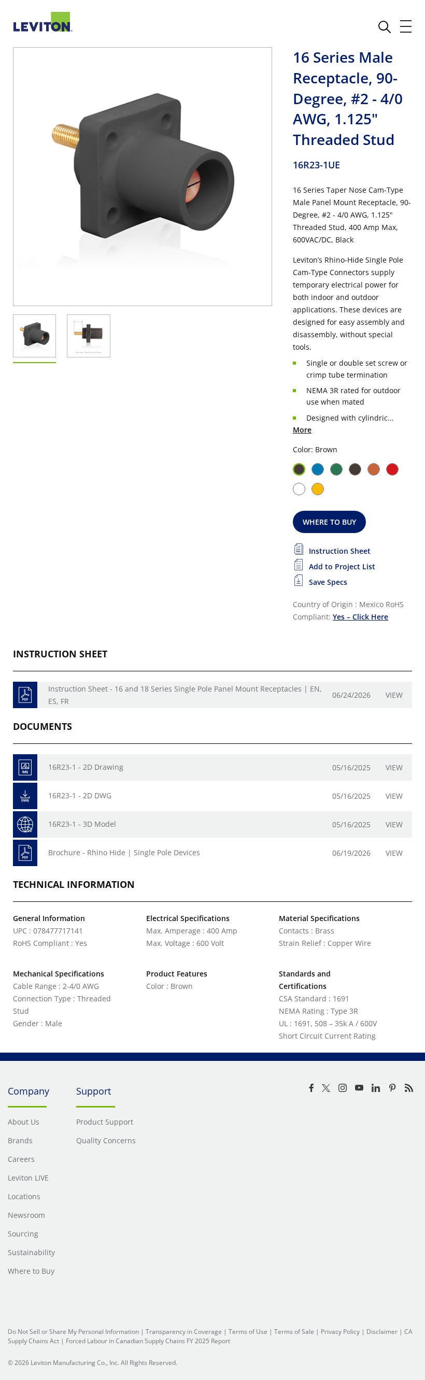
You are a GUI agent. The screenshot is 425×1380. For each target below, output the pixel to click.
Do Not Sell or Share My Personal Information (73, 1331)
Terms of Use (248, 1331)
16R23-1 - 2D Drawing (85, 767)
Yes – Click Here (360, 617)
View (394, 695)
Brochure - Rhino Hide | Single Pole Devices (124, 852)
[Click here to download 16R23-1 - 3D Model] (25, 824)
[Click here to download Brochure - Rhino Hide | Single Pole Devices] (25, 853)
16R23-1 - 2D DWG (79, 795)
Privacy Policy (340, 1331)
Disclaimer (382, 1331)
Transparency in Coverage (184, 1331)
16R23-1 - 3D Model (82, 824)
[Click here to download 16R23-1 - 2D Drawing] (25, 767)
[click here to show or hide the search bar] (384, 27)
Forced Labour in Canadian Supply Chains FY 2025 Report (148, 1340)
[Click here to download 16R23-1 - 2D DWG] (25, 796)
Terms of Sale (294, 1331)
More (302, 430)
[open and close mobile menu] (406, 26)
